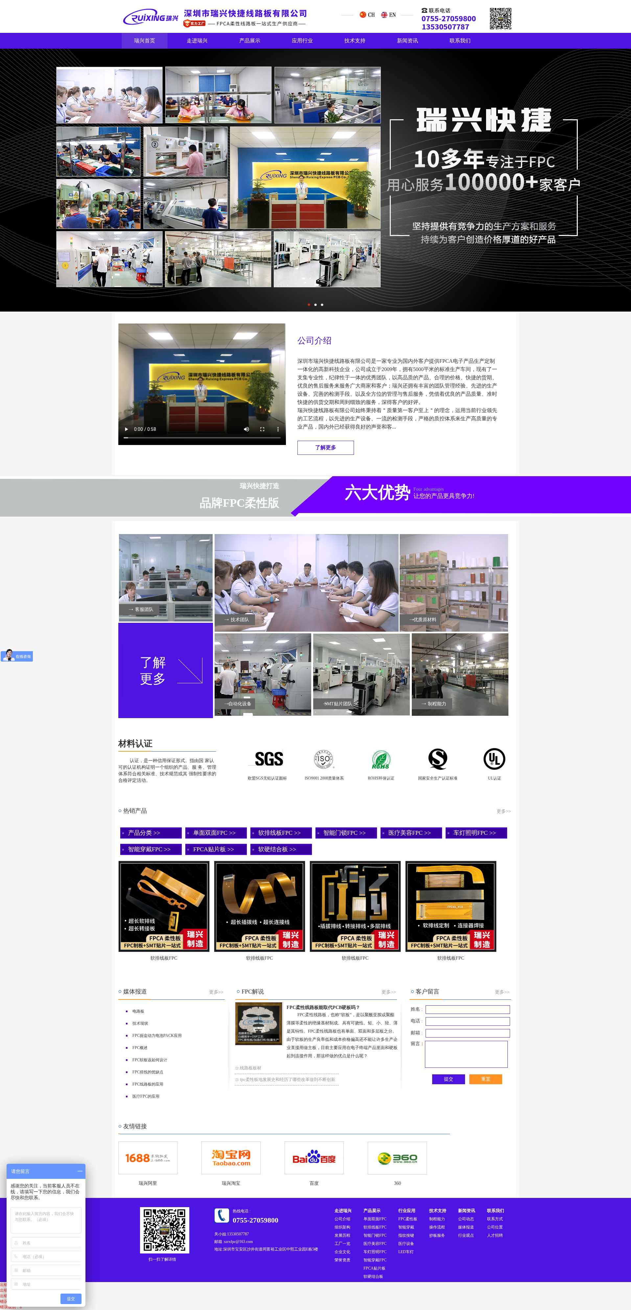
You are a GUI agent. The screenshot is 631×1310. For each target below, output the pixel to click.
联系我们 (460, 40)
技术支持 (354, 40)
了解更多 (153, 670)
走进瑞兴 (197, 40)
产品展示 (249, 40)
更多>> (504, 811)
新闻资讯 (407, 40)
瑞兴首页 (144, 40)
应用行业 (302, 40)
